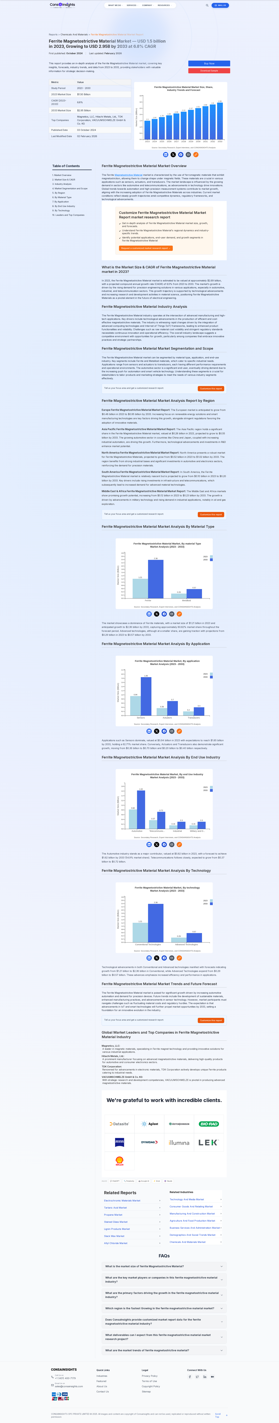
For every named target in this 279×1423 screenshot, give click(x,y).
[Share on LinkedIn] (165, 154)
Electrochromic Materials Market (122, 1200)
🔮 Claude (168, 1181)
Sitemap (146, 1391)
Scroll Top (218, 1415)
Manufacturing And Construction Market (192, 1213)
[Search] (207, 5)
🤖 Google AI (143, 1181)
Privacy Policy (150, 1375)
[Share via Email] (188, 154)
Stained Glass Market (115, 1221)
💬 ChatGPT (114, 1181)
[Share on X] (173, 154)
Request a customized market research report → (145, 248)
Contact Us (102, 1391)
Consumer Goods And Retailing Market (191, 1206)
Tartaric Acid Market (115, 1207)
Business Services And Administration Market (195, 1227)
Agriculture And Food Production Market (192, 1220)
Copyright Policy (151, 1386)
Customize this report (211, 388)
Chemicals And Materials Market (187, 1242)
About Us (101, 1386)
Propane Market (113, 1214)
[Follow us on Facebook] (189, 1376)
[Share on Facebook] (180, 154)
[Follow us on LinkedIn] (205, 1376)
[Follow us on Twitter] (197, 1376)
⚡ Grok (156, 1181)
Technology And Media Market (187, 1199)
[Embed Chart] (195, 154)
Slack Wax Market (114, 1236)
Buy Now (209, 63)
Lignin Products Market (117, 1229)
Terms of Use (149, 1381)
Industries (101, 1375)
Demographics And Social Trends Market (192, 1234)
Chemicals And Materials (74, 34)
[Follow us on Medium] (212, 1376)
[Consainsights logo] (71, 1369)
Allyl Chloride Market (115, 1243)
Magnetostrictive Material (128, 174)
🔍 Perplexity (129, 1181)
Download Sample (209, 70)
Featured (101, 1381)
